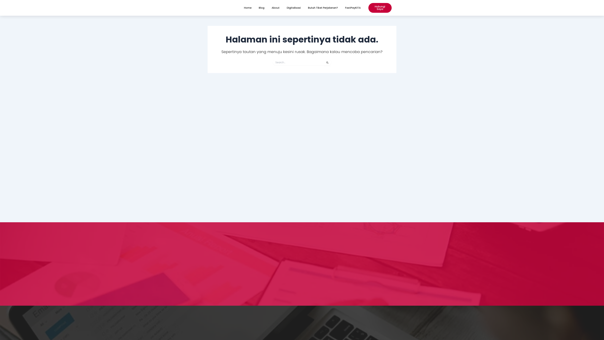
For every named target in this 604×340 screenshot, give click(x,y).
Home (248, 8)
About (276, 8)
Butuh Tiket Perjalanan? (323, 8)
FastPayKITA (353, 8)
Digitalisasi (294, 8)
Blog (261, 8)
